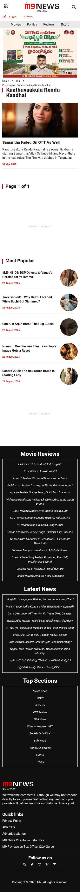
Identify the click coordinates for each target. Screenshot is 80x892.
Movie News (40, 691)
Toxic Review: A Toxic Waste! (40, 471)
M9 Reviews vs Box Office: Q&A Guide (28, 846)
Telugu (40, 761)
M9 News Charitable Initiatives (23, 840)
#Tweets (28, 16)
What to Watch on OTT (40, 726)
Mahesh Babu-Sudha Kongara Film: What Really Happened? (40, 606)
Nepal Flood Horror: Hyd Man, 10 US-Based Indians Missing (40, 651)
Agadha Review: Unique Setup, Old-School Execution (40, 492)
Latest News (40, 589)
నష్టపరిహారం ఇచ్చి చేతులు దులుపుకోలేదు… (40, 667)
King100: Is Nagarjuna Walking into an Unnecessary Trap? (40, 599)
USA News (40, 719)
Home (5, 81)
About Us (8, 827)
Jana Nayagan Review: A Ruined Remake (40, 568)
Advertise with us (14, 834)
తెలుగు (65, 24)
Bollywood (40, 740)
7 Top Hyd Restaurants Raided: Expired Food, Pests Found (40, 627)
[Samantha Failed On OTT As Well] (40, 120)
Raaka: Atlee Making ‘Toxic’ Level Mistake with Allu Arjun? (40, 620)
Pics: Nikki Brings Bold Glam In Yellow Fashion (40, 634)
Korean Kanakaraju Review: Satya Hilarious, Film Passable (40, 532)
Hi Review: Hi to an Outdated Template (40, 464)
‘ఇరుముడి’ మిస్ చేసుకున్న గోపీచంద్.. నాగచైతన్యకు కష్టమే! (40, 660)
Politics (32, 24)
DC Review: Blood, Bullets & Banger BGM (40, 524)
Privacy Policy (12, 821)
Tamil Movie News (40, 747)
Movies (16, 24)
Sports (40, 754)
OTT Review (40, 712)
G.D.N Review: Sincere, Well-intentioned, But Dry (40, 510)
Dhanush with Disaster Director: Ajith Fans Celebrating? (40, 641)
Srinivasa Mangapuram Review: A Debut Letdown (40, 550)
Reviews (49, 24)
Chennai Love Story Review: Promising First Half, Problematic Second (40, 559)
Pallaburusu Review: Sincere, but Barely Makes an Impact (40, 485)
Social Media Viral (40, 733)
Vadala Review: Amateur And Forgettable (40, 575)
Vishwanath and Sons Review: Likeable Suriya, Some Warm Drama (40, 501)
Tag (18, 81)
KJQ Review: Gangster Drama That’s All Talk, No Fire (40, 517)
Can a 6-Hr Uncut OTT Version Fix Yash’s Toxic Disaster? (40, 613)
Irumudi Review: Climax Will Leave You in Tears (40, 478)
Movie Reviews (40, 453)
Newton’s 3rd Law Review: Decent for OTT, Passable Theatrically (40, 541)
